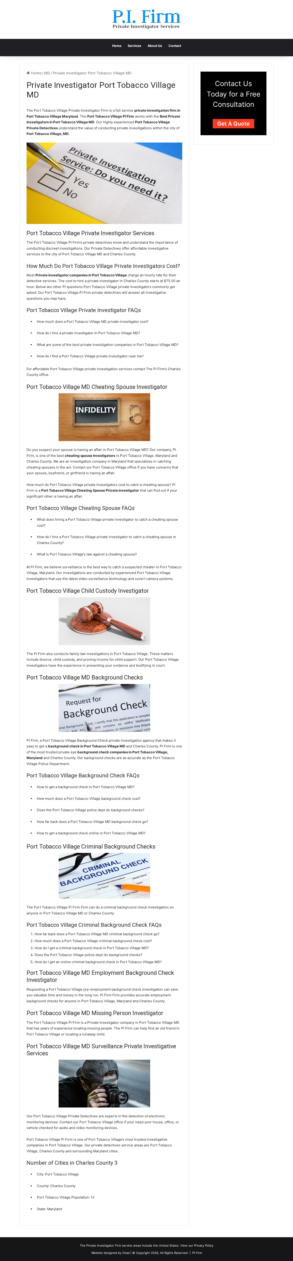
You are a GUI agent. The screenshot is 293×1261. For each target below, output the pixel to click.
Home (116, 46)
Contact (174, 46)
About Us (155, 46)
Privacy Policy (203, 1245)
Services (134, 46)
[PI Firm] (146, 19)
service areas (131, 1245)
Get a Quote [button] (233, 123)
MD (47, 73)
